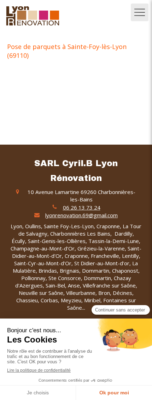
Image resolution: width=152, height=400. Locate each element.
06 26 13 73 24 (81, 207)
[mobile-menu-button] (139, 12)
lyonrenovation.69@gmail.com (81, 215)
